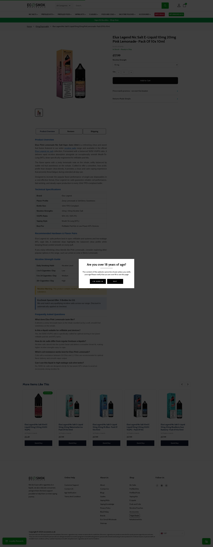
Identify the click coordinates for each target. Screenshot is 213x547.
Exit (115, 281)
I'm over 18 (98, 281)
